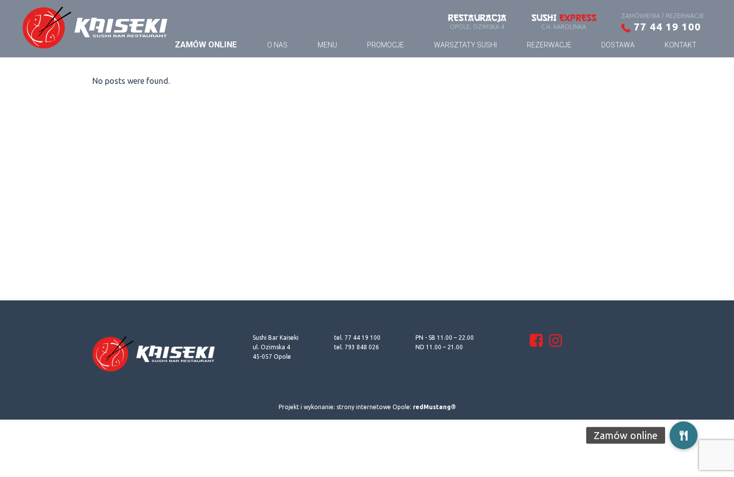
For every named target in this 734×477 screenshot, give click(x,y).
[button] (684, 433)
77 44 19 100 (666, 26)
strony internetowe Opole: (396, 407)
